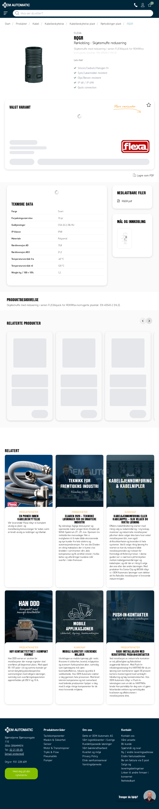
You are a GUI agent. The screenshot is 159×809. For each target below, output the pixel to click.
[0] (150, 5)
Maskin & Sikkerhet (55, 740)
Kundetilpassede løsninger (97, 744)
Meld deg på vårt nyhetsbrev (21, 773)
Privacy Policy (90, 756)
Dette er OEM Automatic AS (97, 736)
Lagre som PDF (145, 175)
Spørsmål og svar (131, 748)
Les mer (78, 60)
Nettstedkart (128, 780)
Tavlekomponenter (54, 736)
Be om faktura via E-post (135, 760)
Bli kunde (126, 744)
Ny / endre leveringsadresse (137, 752)
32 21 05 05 (16, 749)
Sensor (47, 744)
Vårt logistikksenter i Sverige (98, 740)
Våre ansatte (128, 740)
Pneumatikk (50, 756)
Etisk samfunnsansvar (94, 760)
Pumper (48, 760)
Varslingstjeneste (91, 764)
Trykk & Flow (51, 752)
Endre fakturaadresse (133, 756)
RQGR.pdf (127, 201)
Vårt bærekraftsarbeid (94, 748)
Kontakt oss (127, 736)
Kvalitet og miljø (91, 752)
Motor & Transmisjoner (56, 748)
